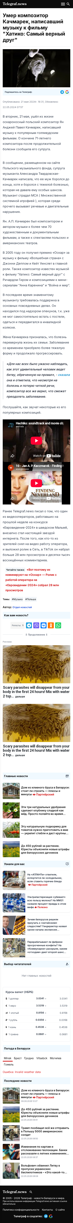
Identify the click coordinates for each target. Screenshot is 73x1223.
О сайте (60, 1209)
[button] (62, 92)
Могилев (55, 1058)
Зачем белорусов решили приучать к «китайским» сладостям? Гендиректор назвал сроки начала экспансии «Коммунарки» (47, 926)
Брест (18, 1058)
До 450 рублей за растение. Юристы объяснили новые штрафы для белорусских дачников (45, 849)
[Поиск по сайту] (68, 4)
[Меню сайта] (63, 4)
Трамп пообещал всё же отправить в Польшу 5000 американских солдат (45, 1131)
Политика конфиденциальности (21, 1209)
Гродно (29, 1058)
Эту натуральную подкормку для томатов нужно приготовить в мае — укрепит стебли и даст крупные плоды (44, 831)
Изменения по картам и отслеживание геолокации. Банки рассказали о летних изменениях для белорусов (44, 1152)
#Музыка (17, 599)
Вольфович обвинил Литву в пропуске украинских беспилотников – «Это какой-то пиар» (43, 1170)
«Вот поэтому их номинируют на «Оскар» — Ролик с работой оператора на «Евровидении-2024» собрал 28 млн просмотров (32, 580)
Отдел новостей (22, 607)
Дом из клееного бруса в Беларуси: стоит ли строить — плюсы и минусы (45, 791)
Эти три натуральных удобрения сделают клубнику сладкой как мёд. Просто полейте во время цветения (43, 812)
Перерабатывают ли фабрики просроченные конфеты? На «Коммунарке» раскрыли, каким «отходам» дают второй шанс (47, 948)
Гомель (9, 1064)
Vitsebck (41, 1058)
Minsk (7, 1058)
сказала (64, 375)
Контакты (47, 1209)
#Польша (30, 599)
